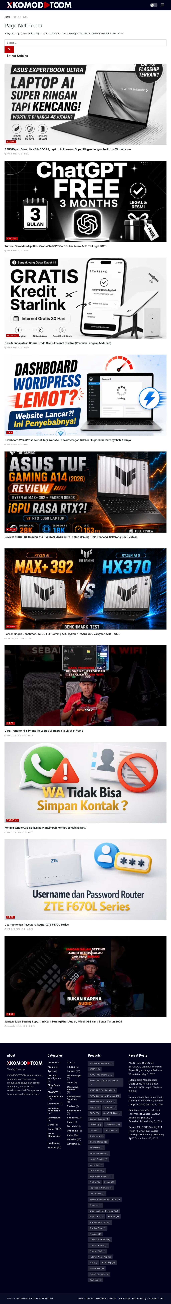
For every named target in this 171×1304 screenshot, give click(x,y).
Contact (90, 1298)
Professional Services (74, 1098)
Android (52, 1062)
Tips (9, 432)
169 (27, 154)
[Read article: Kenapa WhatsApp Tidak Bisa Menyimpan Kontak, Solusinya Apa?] (85, 782)
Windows (72, 1143)
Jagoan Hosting (99, 1153)
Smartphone (74, 1110)
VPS (93, 1263)
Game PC (53, 1129)
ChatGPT (12, 239)
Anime (51, 1066)
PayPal (95, 1182)
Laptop (11, 142)
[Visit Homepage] (39, 5)
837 (31, 735)
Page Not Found (20, 17)
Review (11, 529)
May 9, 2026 (11, 154)
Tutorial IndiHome (100, 1240)
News (70, 1082)
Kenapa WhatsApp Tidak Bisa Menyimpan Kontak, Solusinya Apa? (46, 827)
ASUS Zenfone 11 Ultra (102, 1102)
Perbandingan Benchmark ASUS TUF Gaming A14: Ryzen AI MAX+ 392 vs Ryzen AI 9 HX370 (62, 634)
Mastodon (96, 1165)
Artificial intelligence (54, 1077)
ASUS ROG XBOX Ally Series (104, 1082)
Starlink (113, 1217)
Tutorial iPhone (99, 1245)
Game (51, 1124)
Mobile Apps (74, 1075)
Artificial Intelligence (101, 1063)
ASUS (95, 1069)
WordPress (97, 1268)
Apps (51, 1071)
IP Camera (96, 1136)
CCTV (94, 1113)
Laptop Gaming (99, 1159)
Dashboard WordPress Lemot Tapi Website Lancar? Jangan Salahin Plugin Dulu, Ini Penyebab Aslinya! (68, 440)
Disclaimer (101, 1298)
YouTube (96, 1280)
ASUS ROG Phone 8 (101, 1075)
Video (10, 723)
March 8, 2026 (13, 929)
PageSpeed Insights (101, 1176)
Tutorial (12, 820)
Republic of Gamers (101, 1188)
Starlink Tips (97, 1228)
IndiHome (111, 1130)
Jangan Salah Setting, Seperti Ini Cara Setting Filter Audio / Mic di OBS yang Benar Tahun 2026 (63, 1021)
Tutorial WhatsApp (100, 1257)
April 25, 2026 (12, 638)
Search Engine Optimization (105, 1199)
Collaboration (55, 1096)
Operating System (72, 1088)
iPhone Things (98, 1142)
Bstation (109, 1107)
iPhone (71, 1066)
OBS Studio (97, 1171)
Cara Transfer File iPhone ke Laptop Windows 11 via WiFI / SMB (44, 730)
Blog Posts (54, 1085)
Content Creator (99, 1119)
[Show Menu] (162, 5)
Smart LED (97, 1217)
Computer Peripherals (54, 1109)
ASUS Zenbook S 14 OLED (104, 1096)
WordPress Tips (99, 1274)
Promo (109, 1182)
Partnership (124, 1298)
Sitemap (153, 1298)
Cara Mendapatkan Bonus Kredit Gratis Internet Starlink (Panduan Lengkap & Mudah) (58, 343)
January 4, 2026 (14, 1026)
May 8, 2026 (11, 251)
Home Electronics (54, 1134)
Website (71, 1139)
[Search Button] (9, 49)
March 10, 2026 (13, 832)
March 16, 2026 (13, 735)
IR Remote (96, 1148)
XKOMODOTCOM (29, 1298)
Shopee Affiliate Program (104, 1211)
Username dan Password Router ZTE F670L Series (37, 924)
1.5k (31, 929)
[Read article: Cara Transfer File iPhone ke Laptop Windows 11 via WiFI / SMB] (85, 685)
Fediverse (113, 1125)
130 (29, 638)
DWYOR (95, 1125)
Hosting (52, 1143)
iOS (69, 1062)
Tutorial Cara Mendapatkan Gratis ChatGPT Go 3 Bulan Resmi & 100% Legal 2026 (55, 246)
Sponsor (72, 1117)
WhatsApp (108, 1263)
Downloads (54, 1117)
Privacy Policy (139, 1298)
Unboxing (72, 1130)
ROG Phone (97, 1194)
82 (27, 444)
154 (27, 348)
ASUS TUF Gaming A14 (103, 1090)
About (80, 1298)
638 (31, 832)
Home (7, 17)
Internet (12, 335)
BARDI (95, 1107)
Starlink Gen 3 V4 (100, 1222)
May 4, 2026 (11, 348)
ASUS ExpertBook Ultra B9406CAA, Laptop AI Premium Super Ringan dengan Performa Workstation (68, 149)
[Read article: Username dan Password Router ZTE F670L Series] (85, 879)
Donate (112, 1298)
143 (27, 251)
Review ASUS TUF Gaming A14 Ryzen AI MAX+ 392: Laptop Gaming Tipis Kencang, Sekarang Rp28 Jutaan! (71, 537)
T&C (162, 1298)
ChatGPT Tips (112, 1113)
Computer (53, 1103)
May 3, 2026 (11, 444)
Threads (95, 1234)
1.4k (32, 1026)
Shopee (96, 1205)
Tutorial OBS (98, 1251)
